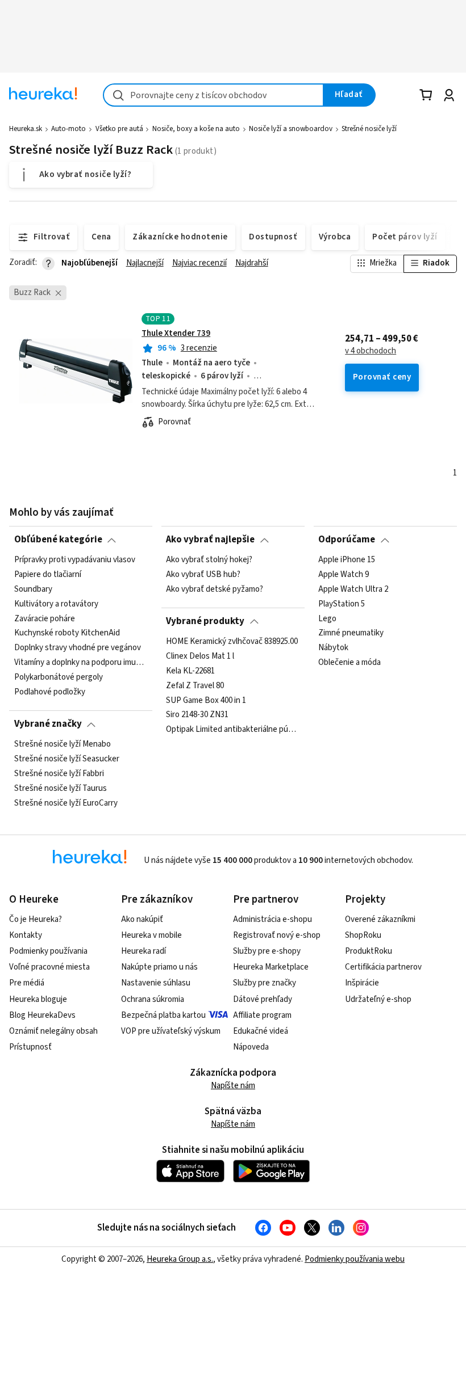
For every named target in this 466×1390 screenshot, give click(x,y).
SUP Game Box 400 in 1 (206, 700)
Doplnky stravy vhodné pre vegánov (77, 648)
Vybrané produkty (205, 621)
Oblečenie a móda (349, 662)
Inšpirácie (362, 983)
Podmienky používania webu (355, 1259)
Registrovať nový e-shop (277, 935)
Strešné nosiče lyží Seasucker (66, 759)
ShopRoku (363, 935)
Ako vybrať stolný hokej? (209, 560)
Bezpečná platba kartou (163, 1015)
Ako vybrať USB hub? (203, 574)
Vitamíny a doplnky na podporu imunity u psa (81, 662)
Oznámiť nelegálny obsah (53, 1031)
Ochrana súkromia (152, 999)
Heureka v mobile (151, 935)
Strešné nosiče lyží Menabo (62, 744)
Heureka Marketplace (271, 967)
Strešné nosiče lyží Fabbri (59, 773)
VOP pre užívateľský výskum (170, 1031)
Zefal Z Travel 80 (195, 685)
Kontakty (25, 935)
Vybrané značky (48, 724)
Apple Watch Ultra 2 (353, 589)
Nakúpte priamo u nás (159, 967)
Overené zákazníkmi (380, 919)
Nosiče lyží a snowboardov (290, 129)
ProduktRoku (368, 951)
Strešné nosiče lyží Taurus (60, 788)
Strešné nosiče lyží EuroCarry (66, 802)
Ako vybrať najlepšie (210, 539)
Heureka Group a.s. (180, 1259)
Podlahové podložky (49, 692)
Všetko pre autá (119, 129)
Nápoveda (251, 1047)
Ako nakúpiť (142, 919)
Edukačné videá (260, 1031)
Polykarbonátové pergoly (58, 677)
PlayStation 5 (341, 603)
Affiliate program (262, 1015)
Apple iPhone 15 (346, 560)
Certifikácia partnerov (383, 967)
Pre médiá (26, 983)
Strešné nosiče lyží (369, 129)
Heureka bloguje (38, 999)
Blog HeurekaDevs (42, 1015)
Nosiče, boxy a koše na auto (196, 129)
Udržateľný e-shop (378, 999)
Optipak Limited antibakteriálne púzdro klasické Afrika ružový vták (232, 729)
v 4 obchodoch (370, 351)
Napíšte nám (233, 1086)
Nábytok (333, 648)
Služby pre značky (264, 983)
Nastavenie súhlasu (155, 983)
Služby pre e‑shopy (267, 951)
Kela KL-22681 (190, 670)
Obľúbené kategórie (58, 539)
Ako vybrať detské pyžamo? (214, 589)
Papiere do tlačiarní (47, 574)
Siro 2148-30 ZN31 (197, 715)
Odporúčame (346, 539)
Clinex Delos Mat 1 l (200, 656)
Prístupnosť (30, 1047)
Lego (327, 618)
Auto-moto (68, 129)
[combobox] (213, 95)
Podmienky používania (48, 951)
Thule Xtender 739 (176, 333)
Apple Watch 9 (343, 574)
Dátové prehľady (262, 999)
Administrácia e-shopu (272, 919)
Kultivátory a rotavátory (56, 603)
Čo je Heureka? (35, 919)
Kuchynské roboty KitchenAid (67, 633)
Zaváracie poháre (44, 618)
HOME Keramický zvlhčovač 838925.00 (232, 641)
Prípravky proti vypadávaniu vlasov (74, 560)
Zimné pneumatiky (351, 633)
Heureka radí (143, 951)
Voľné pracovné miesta (49, 967)
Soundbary (33, 589)
